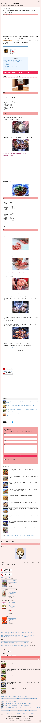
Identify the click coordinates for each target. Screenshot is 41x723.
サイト (5, 440)
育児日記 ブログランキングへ (5, 577)
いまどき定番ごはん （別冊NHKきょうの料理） (12, 619)
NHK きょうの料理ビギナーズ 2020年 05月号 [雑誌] (12, 592)
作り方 (7, 64)
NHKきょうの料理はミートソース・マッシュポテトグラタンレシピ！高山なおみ (20, 535)
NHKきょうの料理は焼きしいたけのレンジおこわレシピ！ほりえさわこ (22, 502)
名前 (5, 433)
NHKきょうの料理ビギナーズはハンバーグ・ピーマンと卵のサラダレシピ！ (22, 663)
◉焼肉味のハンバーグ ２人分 (11, 66)
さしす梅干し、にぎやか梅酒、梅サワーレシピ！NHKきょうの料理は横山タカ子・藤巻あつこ (19, 698)
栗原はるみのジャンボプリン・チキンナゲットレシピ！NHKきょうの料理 (13, 646)
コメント (5, 444)
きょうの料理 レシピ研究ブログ (10, 3)
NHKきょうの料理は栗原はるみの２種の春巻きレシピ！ (12, 701)
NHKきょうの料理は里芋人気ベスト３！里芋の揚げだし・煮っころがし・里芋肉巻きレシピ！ (19, 710)
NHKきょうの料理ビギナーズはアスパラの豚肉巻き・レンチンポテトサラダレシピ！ (15, 636)
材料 (7, 63)
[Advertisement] (20, 24)
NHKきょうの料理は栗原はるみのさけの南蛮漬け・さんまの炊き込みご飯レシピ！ (15, 645)
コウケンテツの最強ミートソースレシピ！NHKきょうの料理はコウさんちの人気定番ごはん (18, 713)
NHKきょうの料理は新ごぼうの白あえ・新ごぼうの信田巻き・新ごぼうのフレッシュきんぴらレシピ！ (18, 635)
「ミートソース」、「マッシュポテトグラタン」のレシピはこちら (15, 46)
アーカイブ (3, 651)
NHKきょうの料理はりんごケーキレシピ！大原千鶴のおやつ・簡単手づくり (15, 696)
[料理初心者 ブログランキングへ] (20, 368)
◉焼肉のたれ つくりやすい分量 (12, 61)
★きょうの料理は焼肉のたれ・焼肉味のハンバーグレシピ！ (15, 60)
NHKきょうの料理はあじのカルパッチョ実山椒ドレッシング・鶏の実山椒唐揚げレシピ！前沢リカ (17, 632)
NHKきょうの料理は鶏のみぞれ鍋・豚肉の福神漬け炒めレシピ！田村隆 (21, 405)
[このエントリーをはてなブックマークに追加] (12, 422)
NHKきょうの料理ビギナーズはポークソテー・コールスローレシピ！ (12, 633)
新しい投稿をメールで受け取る (10, 459)
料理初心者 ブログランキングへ (7, 371)
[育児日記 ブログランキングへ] (20, 373)
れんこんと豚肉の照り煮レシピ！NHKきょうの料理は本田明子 (21, 495)
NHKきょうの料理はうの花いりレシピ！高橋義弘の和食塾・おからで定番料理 (16, 703)
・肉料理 (11, 347)
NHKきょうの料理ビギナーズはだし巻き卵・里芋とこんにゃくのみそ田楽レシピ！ (15, 641)
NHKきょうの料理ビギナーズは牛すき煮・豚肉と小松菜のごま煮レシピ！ (19, 537)
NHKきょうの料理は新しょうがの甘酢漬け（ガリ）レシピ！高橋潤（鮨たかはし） (17, 705)
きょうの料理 (6, 347)
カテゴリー (3, 655)
